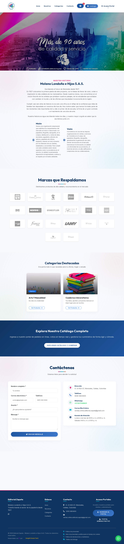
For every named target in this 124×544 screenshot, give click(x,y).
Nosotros (47, 6)
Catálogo (92, 6)
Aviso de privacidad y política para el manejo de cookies (82, 534)
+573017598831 (80, 403)
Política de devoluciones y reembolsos (77, 537)
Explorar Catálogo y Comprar (62, 345)
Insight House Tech (32, 538)
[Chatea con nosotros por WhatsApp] (118, 538)
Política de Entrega (71, 539)
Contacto (70, 6)
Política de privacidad (72, 531)
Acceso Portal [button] (108, 6)
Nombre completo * (18, 386)
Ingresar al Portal (104, 513)
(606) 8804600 (80, 396)
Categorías (58, 6)
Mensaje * (15, 415)
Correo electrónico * (19, 396)
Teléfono (39, 396)
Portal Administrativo (103, 520)
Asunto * (14, 405)
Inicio (38, 6)
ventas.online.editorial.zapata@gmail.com (89, 411)
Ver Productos (36, 308)
